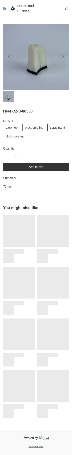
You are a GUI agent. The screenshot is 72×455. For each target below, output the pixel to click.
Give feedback (36, 446)
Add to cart (36, 167)
